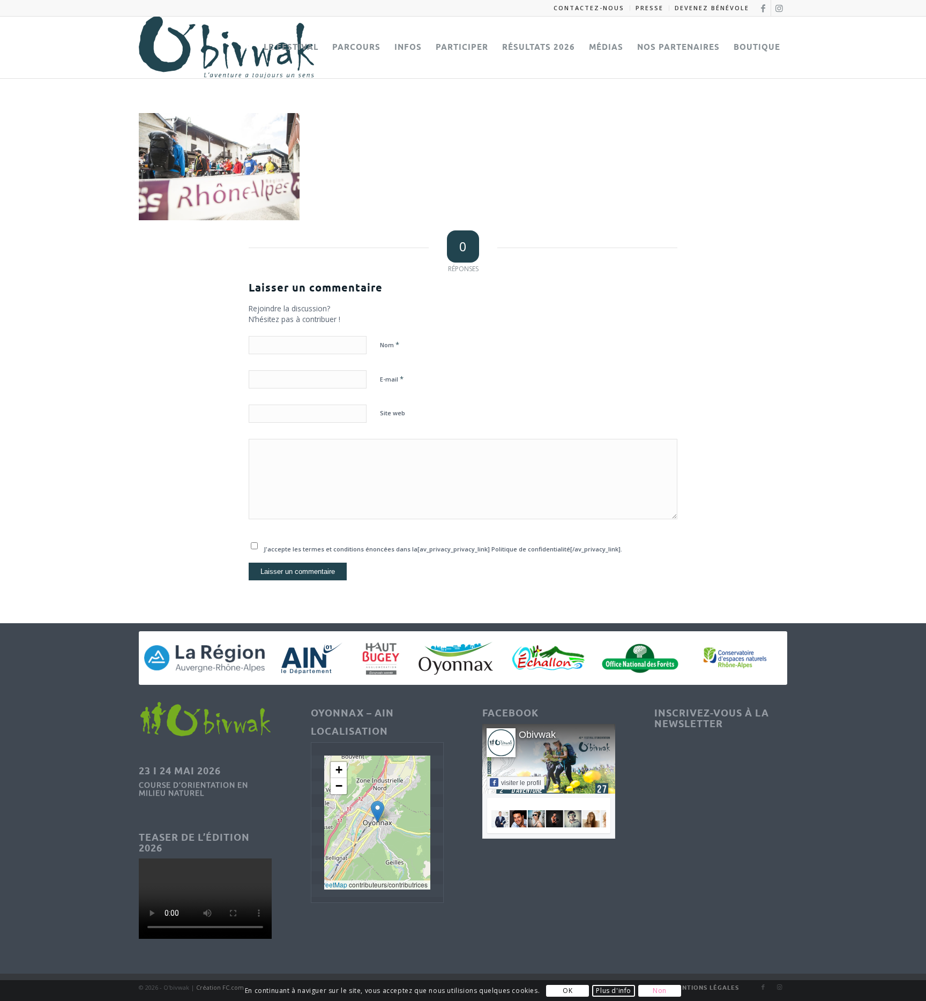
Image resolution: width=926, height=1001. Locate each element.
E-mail (392, 379)
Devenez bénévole (712, 8)
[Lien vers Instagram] (779, 8)
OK (567, 990)
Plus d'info (613, 990)
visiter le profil (521, 783)
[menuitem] (589, 8)
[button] (377, 812)
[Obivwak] (226, 47)
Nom (389, 344)
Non (660, 990)
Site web (392, 413)
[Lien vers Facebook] (763, 8)
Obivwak (537, 734)
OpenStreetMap (324, 884)
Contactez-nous (589, 8)
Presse (649, 8)
